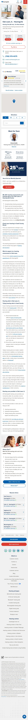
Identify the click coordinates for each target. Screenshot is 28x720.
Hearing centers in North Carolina (14, 639)
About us (14, 556)
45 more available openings (13, 43)
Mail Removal (14, 586)
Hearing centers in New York (14, 624)
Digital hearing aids (14, 608)
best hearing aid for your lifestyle (14, 328)
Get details (9, 187)
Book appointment (14, 544)
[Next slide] (25, 80)
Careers (14, 564)
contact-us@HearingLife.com (12, 59)
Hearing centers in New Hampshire (14, 642)
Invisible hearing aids (14, 603)
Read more (6, 86)
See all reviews (9, 90)
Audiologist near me (14, 621)
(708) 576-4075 (11, 56)
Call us (15, 47)
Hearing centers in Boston (14, 633)
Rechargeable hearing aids (14, 605)
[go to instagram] (18, 551)
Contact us (14, 561)
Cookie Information (14, 576)
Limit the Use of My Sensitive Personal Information (14, 580)
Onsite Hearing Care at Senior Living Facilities (14, 648)
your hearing (12, 297)
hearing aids (13, 308)
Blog (14, 573)
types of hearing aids (16, 317)
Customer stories (14, 559)
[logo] (5, 2)
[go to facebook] (9, 551)
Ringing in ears (14, 614)
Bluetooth (10, 360)
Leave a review (18, 90)
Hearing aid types (14, 591)
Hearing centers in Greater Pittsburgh (14, 627)
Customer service (14, 570)
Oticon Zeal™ (14, 486)
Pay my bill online (14, 645)
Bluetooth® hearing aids (14, 600)
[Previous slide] (1, 80)
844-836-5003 (14, 539)
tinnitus (16, 230)
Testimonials (14, 567)
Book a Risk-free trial (14, 482)
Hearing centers (14, 619)
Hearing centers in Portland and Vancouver (14, 630)
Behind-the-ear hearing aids (14, 594)
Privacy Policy (3, 696)
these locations (21, 679)
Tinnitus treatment (14, 611)
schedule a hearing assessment (11, 234)
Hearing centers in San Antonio (14, 636)
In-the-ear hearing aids (14, 597)
